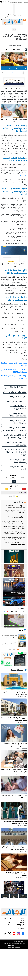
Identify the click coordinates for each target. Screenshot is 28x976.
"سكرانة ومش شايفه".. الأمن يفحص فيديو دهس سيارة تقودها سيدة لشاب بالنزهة (14, 532)
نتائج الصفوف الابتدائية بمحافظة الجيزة (17, 461)
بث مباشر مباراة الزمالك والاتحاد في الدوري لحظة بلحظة (14, 511)
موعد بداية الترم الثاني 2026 (14, 392)
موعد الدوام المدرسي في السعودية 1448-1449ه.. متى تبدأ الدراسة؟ (15, 822)
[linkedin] (23, 611)
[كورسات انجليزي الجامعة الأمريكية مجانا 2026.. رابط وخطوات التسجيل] (14, 733)
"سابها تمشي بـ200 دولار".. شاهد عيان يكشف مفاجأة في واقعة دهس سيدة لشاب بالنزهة (13, 527)
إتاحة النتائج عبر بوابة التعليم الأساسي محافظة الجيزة (15, 436)
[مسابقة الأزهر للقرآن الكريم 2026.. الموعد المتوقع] (14, 862)
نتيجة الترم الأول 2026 (17, 396)
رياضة (9, 922)
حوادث (9, 924)
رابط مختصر (14, 475)
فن (10, 920)
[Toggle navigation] (24, 20)
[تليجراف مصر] (12, 22)
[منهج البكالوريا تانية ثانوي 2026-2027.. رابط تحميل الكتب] (14, 785)
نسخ (14, 481)
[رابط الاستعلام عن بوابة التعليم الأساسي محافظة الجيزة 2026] (11, 49)
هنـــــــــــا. (23, 175)
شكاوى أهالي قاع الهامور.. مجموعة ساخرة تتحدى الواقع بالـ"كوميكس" (14, 516)
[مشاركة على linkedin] (8, 1)
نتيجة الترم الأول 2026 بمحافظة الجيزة (17, 422)
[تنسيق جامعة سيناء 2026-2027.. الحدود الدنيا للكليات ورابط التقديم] (22, 643)
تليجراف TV (7, 918)
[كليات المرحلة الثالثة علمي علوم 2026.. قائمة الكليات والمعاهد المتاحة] (14, 759)
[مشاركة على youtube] (1, 2)
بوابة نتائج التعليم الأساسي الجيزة (15, 468)
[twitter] (20, 611)
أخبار (22, 918)
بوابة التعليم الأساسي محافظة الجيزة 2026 (17, 414)
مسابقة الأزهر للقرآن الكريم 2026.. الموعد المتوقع (15, 874)
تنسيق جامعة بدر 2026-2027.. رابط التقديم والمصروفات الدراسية (9, 636)
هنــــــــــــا (11, 210)
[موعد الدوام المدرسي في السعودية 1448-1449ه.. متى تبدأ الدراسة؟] (14, 811)
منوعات (21, 920)
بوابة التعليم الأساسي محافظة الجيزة (17, 407)
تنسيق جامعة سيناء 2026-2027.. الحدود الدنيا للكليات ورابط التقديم (9, 643)
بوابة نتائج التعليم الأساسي (15, 387)
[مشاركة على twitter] (7, 1)
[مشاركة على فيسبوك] (3, 1)
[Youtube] (8, 611)
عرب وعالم (20, 924)
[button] (18, 649)
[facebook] (12, 611)
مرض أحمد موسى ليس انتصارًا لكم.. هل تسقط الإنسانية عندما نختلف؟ (15, 543)
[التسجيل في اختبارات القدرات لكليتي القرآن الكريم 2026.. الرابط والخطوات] (14, 836)
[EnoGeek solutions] (14, 946)
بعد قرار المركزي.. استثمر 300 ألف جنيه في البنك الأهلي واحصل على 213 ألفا (14, 506)
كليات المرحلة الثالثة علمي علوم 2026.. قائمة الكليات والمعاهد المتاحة (14, 770)
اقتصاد (21, 922)
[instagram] (16, 611)
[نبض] (4, 611)
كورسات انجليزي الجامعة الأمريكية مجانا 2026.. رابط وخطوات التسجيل (15, 745)
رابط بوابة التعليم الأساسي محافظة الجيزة (15, 444)
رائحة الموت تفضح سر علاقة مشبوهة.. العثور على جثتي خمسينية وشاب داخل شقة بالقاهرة (13, 522)
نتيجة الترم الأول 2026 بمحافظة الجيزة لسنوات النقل (14, 429)
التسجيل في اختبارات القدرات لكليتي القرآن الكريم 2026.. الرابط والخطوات (14, 848)
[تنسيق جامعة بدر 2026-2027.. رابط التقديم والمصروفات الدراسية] (22, 637)
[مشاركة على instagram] (5, 1)
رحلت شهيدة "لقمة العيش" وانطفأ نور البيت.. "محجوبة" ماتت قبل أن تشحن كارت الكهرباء (13, 538)
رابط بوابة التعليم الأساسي (15, 401)
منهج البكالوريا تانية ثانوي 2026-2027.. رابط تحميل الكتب (14, 796)
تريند (14, 29)
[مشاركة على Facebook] (23, 933)
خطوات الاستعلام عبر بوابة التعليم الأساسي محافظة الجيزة (15, 452)
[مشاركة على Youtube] (14, 933)
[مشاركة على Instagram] (18, 933)
